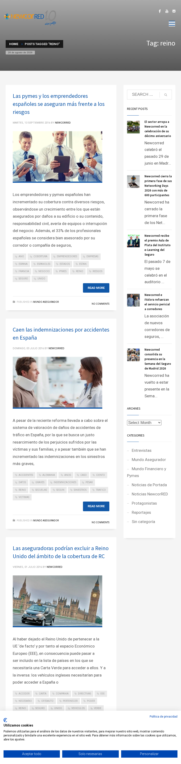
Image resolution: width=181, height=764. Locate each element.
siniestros (80, 490)
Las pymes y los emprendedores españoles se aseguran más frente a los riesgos (59, 104)
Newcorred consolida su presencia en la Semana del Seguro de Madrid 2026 (157, 359)
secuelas (41, 490)
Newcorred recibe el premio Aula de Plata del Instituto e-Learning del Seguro (157, 245)
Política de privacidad (163, 716)
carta (42, 693)
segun (60, 490)
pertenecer (70, 701)
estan (82, 264)
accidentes (26, 475)
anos (67, 475)
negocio (44, 271)
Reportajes (141, 512)
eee (102, 693)
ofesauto (47, 701)
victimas (24, 497)
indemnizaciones (65, 482)
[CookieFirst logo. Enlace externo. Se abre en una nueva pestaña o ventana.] (5, 720)
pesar (89, 482)
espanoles (43, 264)
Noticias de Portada (149, 484)
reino (79, 271)
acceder (24, 693)
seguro (23, 278)
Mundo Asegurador (46, 302)
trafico (101, 490)
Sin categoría (143, 521)
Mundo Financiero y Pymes (146, 472)
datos (22, 482)
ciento (100, 475)
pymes (62, 271)
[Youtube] (166, 11)
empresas (92, 256)
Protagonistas (144, 503)
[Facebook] (159, 11)
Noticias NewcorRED (150, 494)
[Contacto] (173, 11)
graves (39, 482)
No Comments (100, 304)
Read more (96, 288)
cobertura (40, 256)
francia (24, 271)
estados (65, 264)
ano (21, 256)
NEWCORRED (63, 122)
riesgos (97, 271)
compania (62, 693)
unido (41, 278)
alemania (48, 475)
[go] (166, 95)
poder (91, 701)
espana (23, 264)
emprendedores (67, 256)
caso (83, 475)
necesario (25, 701)
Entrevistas (142, 450)
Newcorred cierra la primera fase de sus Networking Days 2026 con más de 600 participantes (158, 185)
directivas (84, 693)
